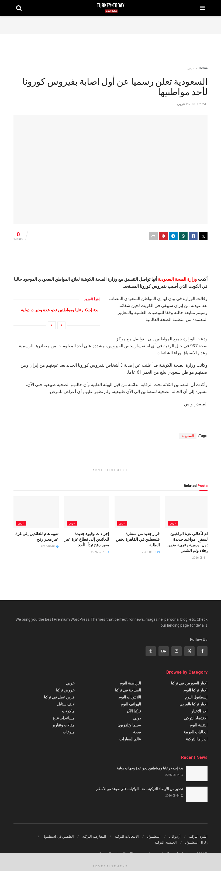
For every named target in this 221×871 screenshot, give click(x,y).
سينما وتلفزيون (129, 725)
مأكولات (68, 711)
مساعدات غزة (64, 718)
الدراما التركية (197, 739)
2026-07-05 (48, 546)
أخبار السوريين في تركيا (189, 683)
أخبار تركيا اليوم (196, 690)
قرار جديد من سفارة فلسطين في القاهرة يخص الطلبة (138, 539)
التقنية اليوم (199, 725)
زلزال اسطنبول (196, 843)
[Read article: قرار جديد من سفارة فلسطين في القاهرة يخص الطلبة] (137, 513)
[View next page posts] (52, 325)
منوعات (69, 732)
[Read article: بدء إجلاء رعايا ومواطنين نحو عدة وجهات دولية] (197, 773)
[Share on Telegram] (173, 236)
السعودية (166, 279)
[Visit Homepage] (110, 8)
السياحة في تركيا (128, 690)
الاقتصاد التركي (196, 718)
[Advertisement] (110, 24)
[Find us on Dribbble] (151, 651)
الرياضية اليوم (130, 683)
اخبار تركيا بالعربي (193, 704)
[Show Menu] (202, 8)
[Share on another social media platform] (153, 236)
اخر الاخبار (199, 711)
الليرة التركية (198, 837)
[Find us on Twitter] (189, 651)
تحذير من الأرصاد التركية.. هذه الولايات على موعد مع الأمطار (139, 789)
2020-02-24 (197, 104)
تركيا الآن (134, 711)
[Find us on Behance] (163, 651)
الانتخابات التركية (127, 837)
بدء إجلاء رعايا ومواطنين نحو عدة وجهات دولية (59, 310)
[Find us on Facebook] (202, 651)
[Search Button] (19, 8)
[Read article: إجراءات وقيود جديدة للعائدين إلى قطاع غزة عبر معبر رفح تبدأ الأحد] (86, 513)
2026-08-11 (199, 557)
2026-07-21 (98, 552)
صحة (137, 732)
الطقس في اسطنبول (58, 837)
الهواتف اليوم (131, 704)
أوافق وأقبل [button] (22, 862)
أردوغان (175, 837)
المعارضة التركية (94, 837)
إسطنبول (154, 837)
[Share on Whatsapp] (183, 236)
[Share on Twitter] (203, 236)
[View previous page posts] (61, 325)
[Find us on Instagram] (176, 651)
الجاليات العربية (196, 732)
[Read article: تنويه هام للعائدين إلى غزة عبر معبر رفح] (36, 513)
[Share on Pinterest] (163, 236)
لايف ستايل (66, 704)
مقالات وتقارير (63, 725)
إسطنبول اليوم (196, 697)
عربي (191, 68)
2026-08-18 (149, 552)
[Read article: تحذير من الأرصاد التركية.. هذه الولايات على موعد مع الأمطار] (197, 794)
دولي (137, 718)
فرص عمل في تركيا (59, 697)
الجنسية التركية (166, 843)
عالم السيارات (130, 739)
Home (203, 68)
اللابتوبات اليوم (130, 697)
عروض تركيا (65, 690)
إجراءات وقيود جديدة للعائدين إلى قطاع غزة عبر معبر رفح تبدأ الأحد (87, 539)
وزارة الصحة (186, 279)
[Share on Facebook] (193, 236)
